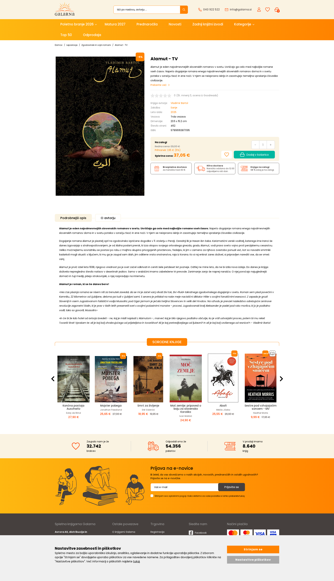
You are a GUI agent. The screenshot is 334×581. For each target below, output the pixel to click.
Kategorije (242, 24)
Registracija (157, 532)
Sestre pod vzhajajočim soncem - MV (261, 407)
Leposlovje (71, 45)
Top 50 (66, 35)
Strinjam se (253, 549)
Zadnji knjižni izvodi (207, 24)
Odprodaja (92, 35)
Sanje (174, 107)
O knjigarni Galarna (123, 532)
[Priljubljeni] (267, 9)
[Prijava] (259, 9)
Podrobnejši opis (73, 218)
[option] (73, 387)
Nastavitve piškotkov (253, 560)
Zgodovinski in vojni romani (96, 45)
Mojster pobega (111, 405)
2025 (173, 112)
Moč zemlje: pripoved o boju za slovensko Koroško (185, 409)
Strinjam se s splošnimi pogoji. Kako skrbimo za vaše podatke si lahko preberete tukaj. (200, 495)
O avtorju (108, 218)
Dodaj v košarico (257, 155)
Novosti (175, 24)
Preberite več (158, 85)
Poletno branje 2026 (77, 24)
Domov (58, 45)
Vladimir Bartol (179, 103)
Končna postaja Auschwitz (73, 407)
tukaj (136, 561)
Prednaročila (147, 24)
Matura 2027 (115, 24)
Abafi (223, 405)
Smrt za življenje (148, 405)
